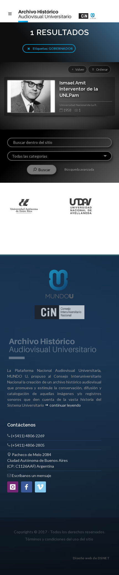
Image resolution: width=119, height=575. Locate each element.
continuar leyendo (65, 405)
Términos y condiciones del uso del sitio (59, 539)
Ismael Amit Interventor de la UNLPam (79, 89)
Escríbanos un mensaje (31, 475)
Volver (79, 69)
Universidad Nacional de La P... (78, 105)
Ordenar (101, 69)
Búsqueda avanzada (79, 169)
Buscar (43, 169)
